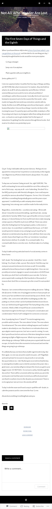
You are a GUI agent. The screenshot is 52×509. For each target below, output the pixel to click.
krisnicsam (27, 427)
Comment (41, 487)
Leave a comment (27, 435)
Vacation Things (25, 448)
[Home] (2, 3)
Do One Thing (27, 431)
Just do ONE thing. (26, 442)
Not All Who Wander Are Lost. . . (26, 13)
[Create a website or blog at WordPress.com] (26, 500)
